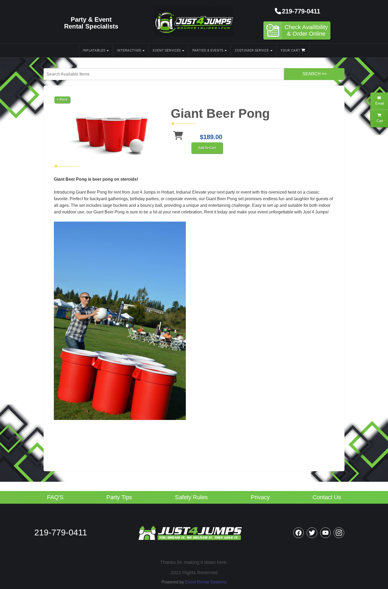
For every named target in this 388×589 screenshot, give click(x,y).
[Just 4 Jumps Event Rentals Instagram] (339, 532)
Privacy (260, 497)
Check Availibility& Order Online (306, 30)
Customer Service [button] (252, 50)
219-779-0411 (301, 11)
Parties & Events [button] (207, 50)
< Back (62, 99)
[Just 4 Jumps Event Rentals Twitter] (312, 532)
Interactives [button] (129, 50)
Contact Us (327, 497)
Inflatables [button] (94, 50)
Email (379, 103)
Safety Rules (191, 497)
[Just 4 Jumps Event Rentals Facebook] (298, 532)
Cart (379, 121)
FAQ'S (55, 497)
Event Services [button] (167, 50)
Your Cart (291, 50)
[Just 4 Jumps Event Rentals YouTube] (325, 532)
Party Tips (119, 497)
